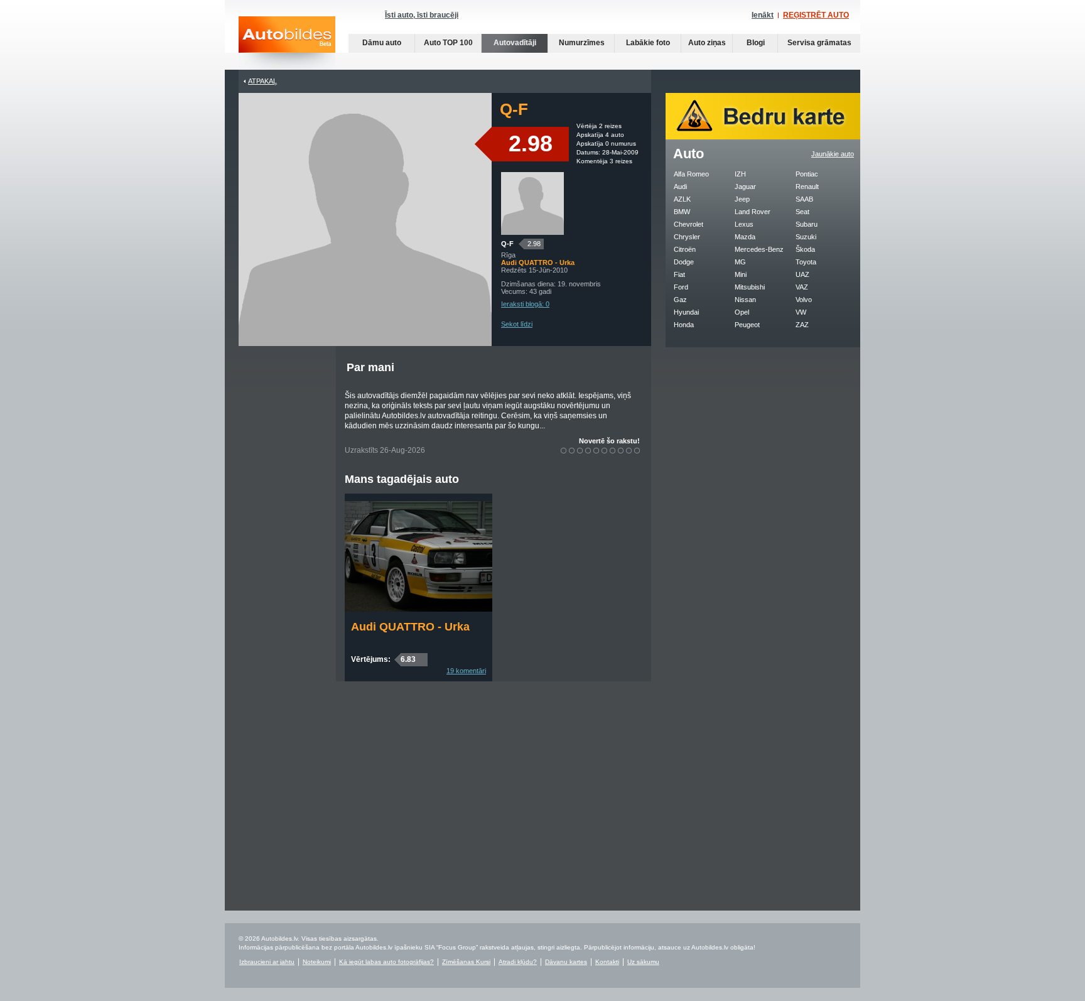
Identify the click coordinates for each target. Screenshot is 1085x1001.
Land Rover (752, 211)
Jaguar (745, 186)
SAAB (804, 199)
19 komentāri (466, 670)
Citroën (685, 249)
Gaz (680, 299)
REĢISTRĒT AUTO (816, 15)
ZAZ (802, 324)
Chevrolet (688, 224)
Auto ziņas (707, 42)
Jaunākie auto (832, 154)
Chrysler (687, 237)
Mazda (745, 237)
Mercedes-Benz (759, 249)
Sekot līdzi (516, 324)
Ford (681, 287)
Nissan (745, 299)
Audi (680, 186)
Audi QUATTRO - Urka (410, 626)
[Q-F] (532, 232)
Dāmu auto (381, 42)
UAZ (802, 274)
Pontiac (807, 174)
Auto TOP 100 (448, 42)
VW (801, 312)
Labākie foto (648, 42)
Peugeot (747, 324)
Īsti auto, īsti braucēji (421, 15)
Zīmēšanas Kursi (466, 961)
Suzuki (806, 237)
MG (740, 262)
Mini (741, 274)
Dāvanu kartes (566, 961)
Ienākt (763, 15)
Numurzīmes (582, 42)
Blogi (756, 42)
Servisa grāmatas (819, 42)
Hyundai (686, 312)
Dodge (684, 262)
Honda (684, 324)
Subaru (807, 224)
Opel (742, 312)
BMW (682, 211)
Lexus (744, 224)
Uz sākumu (643, 961)
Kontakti (607, 961)
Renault (807, 186)
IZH (740, 174)
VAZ (802, 287)
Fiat (679, 274)
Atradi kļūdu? (518, 961)
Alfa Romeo (691, 174)
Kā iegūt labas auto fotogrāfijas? (386, 961)
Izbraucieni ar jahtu (266, 961)
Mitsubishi (750, 287)
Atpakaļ (262, 81)
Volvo (804, 299)
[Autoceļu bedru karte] (763, 137)
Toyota (806, 262)
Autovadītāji (515, 42)
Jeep (742, 199)
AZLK (682, 199)
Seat (802, 211)
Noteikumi (317, 961)
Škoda (805, 249)
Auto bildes (287, 43)
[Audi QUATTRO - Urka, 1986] (418, 609)
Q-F (507, 243)
